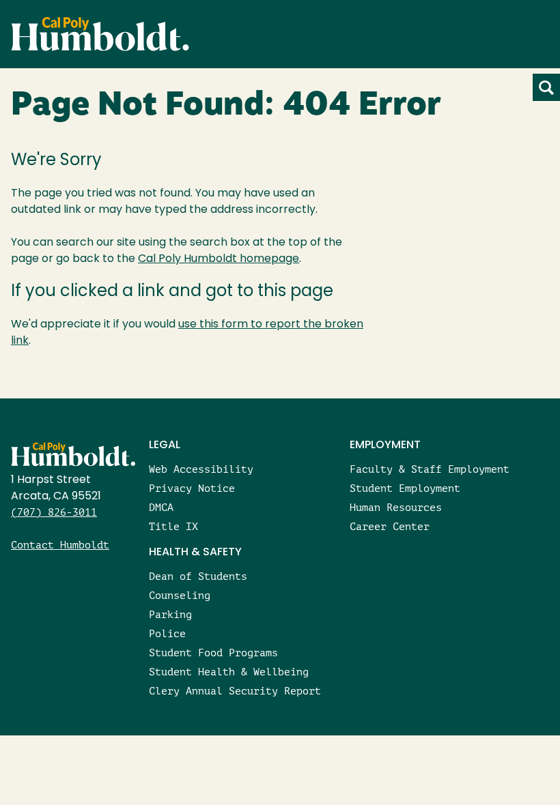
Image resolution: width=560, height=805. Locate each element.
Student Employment (405, 488)
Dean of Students (198, 576)
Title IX (173, 526)
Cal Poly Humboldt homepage (218, 259)
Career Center (390, 526)
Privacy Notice (192, 488)
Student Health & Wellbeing (229, 671)
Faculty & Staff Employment (429, 469)
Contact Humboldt (60, 545)
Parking (170, 614)
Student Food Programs (213, 652)
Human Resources (396, 507)
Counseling (179, 595)
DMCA (161, 507)
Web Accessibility (201, 469)
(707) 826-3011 (54, 512)
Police (167, 633)
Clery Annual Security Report (235, 691)
